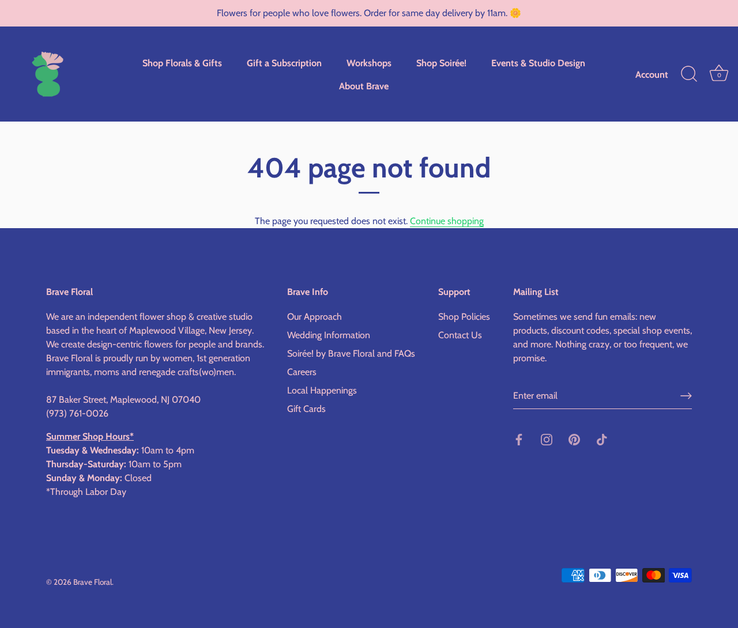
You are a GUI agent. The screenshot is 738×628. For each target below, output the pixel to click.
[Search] (689, 74)
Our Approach (314, 316)
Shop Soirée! (441, 63)
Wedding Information (328, 335)
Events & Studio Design (538, 63)
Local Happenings (322, 390)
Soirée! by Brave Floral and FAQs (351, 353)
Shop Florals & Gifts (182, 63)
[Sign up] (686, 396)
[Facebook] (519, 438)
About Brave (364, 86)
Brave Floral (92, 582)
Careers (302, 371)
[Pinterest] (574, 438)
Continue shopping (447, 220)
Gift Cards (306, 408)
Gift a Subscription (284, 63)
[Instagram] (546, 438)
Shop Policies (464, 316)
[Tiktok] (602, 438)
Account (651, 74)
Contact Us (460, 335)
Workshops (369, 63)
